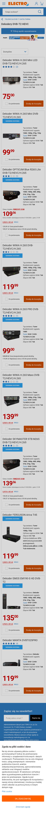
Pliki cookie (7, 791)
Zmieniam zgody (23, 806)
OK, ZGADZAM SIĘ (23, 798)
